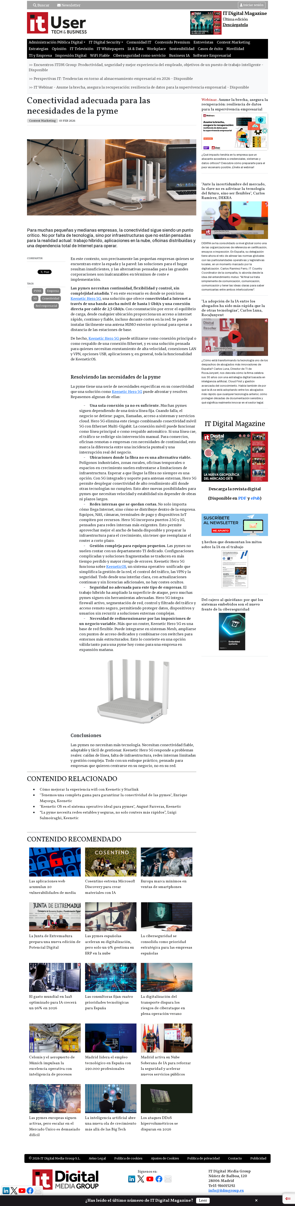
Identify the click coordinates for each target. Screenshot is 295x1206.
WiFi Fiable (100, 55)
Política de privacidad (203, 1158)
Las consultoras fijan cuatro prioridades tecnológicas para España (109, 1002)
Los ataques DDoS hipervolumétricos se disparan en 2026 (159, 1123)
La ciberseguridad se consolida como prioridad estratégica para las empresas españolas (166, 944)
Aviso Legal (97, 1158)
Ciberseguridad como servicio (139, 55)
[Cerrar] (256, 1200)
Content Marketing (233, 42)
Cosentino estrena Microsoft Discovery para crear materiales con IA (110, 887)
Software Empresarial (212, 55)
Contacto (235, 1158)
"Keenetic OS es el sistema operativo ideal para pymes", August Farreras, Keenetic (110, 806)
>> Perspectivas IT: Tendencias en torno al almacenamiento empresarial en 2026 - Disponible (111, 78)
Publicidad (258, 1158)
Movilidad (235, 49)
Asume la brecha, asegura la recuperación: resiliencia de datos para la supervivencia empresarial (234, 104)
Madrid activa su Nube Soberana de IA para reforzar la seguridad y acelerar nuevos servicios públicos (166, 1066)
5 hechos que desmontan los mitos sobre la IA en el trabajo (231, 544)
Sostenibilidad (181, 49)
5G (35, 298)
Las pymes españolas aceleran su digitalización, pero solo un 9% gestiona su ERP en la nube (109, 944)
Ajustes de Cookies (165, 1158)
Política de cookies (128, 1158)
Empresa (53, 290)
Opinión (59, 49)
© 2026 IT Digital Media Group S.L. (54, 1158)
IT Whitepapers (110, 49)
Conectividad (50, 298)
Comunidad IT (139, 42)
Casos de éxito (210, 49)
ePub (255, 498)
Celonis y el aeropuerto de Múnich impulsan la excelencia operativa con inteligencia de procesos (52, 1066)
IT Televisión (81, 49)
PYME (37, 290)
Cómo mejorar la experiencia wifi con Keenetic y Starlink (89, 789)
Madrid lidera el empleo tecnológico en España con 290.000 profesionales (108, 1063)
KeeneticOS (116, 566)
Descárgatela (235, 25)
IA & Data (135, 49)
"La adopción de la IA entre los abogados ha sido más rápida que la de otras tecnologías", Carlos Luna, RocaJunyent (233, 308)
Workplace (156, 49)
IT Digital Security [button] (105, 42)
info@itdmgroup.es (226, 1190)
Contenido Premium (172, 42)
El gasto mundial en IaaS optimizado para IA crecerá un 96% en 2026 (52, 1002)
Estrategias (38, 49)
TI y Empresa (40, 55)
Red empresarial (46, 305)
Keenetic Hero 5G (86, 298)
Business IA (179, 55)
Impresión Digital (71, 55)
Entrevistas (203, 42)
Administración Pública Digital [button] (56, 42)
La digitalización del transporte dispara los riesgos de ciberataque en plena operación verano (163, 1005)
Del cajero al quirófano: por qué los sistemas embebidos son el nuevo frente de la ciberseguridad (232, 604)
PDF (242, 498)
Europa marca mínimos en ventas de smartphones (164, 884)
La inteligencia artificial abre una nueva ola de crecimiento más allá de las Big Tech (110, 1123)
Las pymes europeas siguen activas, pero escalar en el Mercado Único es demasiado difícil (54, 1126)
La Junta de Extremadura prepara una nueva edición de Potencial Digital (55, 941)
